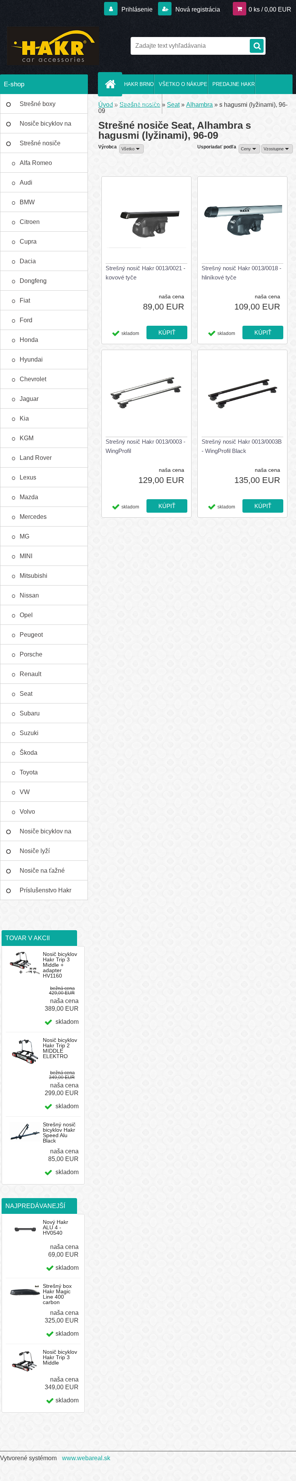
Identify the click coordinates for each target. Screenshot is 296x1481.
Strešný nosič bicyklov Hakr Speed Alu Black (59, 1132)
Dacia (28, 261)
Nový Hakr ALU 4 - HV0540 (55, 1227)
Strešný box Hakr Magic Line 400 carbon (57, 1294)
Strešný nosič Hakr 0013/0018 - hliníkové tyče (241, 273)
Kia (24, 418)
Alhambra (199, 104)
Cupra (28, 241)
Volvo (27, 811)
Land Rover (36, 457)
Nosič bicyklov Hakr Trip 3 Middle (60, 1357)
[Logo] (53, 46)
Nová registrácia (197, 9)
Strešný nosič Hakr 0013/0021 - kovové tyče (145, 273)
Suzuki (29, 733)
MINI (26, 556)
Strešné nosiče (40, 143)
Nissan (29, 595)
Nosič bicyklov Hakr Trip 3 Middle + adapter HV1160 (60, 964)
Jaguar (29, 398)
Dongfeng (33, 281)
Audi (26, 182)
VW (25, 792)
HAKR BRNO (139, 84)
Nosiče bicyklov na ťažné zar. (45, 126)
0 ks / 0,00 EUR (270, 9)
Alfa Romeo (36, 163)
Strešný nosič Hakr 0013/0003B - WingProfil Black (242, 446)
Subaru (30, 713)
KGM (27, 438)
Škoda (28, 752)
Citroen (30, 222)
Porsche (31, 654)
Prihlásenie (137, 9)
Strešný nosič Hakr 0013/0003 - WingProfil (145, 446)
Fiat (25, 300)
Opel (26, 615)
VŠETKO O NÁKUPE (183, 84)
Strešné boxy (38, 104)
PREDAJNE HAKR (233, 84)
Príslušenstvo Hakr (45, 890)
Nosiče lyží (35, 851)
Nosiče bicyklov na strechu (45, 834)
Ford (26, 320)
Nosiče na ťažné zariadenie (42, 873)
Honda (29, 340)
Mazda (29, 497)
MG (24, 536)
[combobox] (249, 148)
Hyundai (31, 359)
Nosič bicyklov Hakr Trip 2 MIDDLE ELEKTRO (60, 1048)
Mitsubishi (33, 575)
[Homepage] (111, 84)
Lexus (28, 477)
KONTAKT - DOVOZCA (135, 104)
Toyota (29, 772)
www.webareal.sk (86, 1458)
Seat (26, 693)
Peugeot (31, 634)
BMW (27, 202)
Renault (30, 674)
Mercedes (33, 516)
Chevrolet (33, 379)
